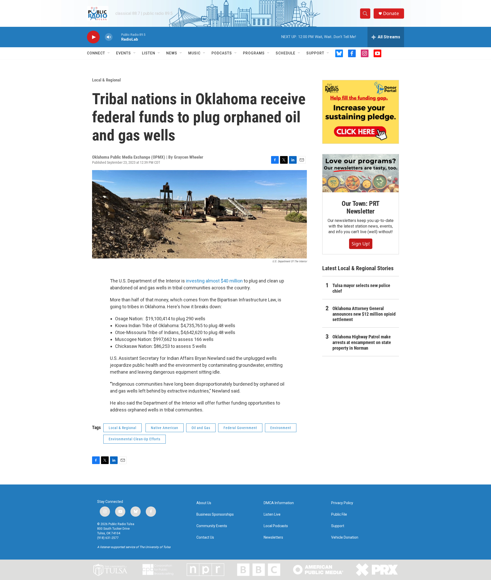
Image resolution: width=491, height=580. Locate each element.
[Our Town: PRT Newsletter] (360, 173)
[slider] (117, 37)
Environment (280, 428)
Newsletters (273, 537)
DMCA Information (279, 503)
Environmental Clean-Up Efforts (134, 439)
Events (123, 53)
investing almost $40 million (214, 280)
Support (315, 53)
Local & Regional (106, 79)
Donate (391, 13)
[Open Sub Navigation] (109, 53)
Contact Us (205, 537)
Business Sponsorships (215, 514)
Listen (148, 53)
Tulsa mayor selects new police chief (361, 288)
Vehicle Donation (344, 537)
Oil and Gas (201, 428)
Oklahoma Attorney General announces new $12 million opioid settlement (364, 314)
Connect (96, 53)
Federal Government (240, 428)
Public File (339, 514)
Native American (164, 428)
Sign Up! (361, 244)
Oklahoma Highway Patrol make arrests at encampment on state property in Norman (361, 342)
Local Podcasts (276, 526)
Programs (254, 53)
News (171, 53)
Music (194, 53)
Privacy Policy (342, 503)
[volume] (108, 37)
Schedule (285, 53)
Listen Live (272, 514)
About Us (203, 503)
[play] (93, 37)
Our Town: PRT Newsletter (361, 207)
